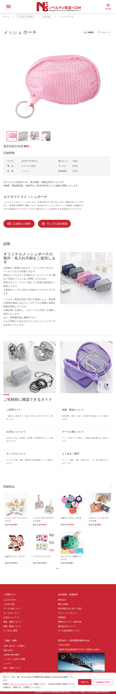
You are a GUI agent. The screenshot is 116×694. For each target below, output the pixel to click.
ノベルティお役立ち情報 (14, 659)
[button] (104, 32)
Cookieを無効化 (102, 682)
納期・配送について (12, 626)
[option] (58, 86)
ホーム (6, 16)
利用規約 (62, 617)
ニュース (7, 663)
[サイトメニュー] (8, 6)
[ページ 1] (57, 568)
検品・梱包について (12, 621)
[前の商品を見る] (106, 487)
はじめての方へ (10, 599)
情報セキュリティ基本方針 (70, 621)
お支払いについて (11, 617)
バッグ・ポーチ (25, 16)
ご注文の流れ (9, 604)
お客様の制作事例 (11, 654)
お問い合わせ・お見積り (14, 646)
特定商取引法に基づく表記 (70, 608)
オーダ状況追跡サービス (69, 630)
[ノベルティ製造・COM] (59, 6)
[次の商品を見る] (111, 487)
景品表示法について (67, 626)
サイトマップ (9, 672)
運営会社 (62, 599)
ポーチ (47, 16)
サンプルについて (11, 613)
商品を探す (8, 650)
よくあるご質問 (10, 630)
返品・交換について (12, 668)
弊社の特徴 (63, 604)
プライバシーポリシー (68, 613)
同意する (85, 682)
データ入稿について (12, 608)
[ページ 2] (58, 568)
